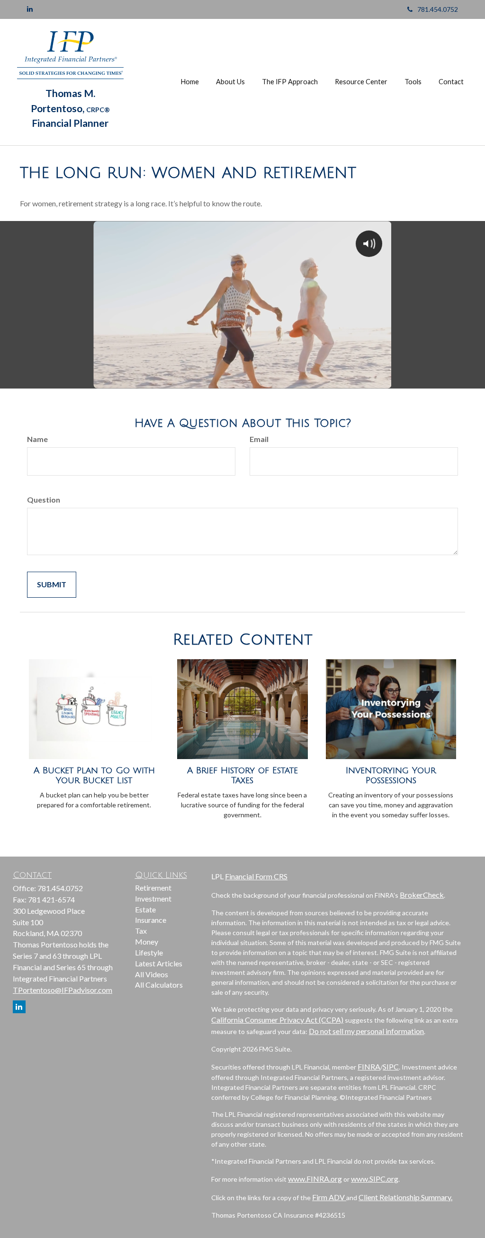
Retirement (153, 887)
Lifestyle (149, 952)
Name (37, 438)
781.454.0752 (437, 9)
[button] (230, 81)
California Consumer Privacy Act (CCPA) (277, 1019)
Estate (145, 909)
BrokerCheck (422, 894)
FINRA (369, 1066)
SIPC (391, 1066)
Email (259, 438)
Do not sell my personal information (366, 1030)
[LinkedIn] (30, 9)
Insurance (150, 919)
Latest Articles (158, 963)
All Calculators (159, 984)
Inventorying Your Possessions (391, 775)
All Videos (151, 974)
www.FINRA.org (315, 1178)
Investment (153, 898)
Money (146, 941)
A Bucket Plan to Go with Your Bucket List (94, 775)
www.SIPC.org (374, 1178)
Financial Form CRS (256, 876)
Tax (141, 930)
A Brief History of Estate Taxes (242, 775)
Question (43, 499)
